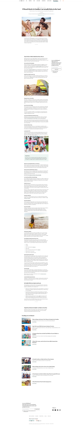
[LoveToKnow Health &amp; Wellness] (31, 420)
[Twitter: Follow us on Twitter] (55, 410)
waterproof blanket (32, 69)
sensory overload (38, 66)
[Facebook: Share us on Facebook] (38, 15)
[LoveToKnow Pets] (38, 420)
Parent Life (44, 7)
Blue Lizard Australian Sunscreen (32, 117)
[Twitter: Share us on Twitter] (40, 15)
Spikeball (39, 249)
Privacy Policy (47, 423)
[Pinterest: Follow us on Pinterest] (57, 410)
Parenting (38, 7)
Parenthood (41, 7)
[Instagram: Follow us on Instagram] (60, 410)
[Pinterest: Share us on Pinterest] (41, 15)
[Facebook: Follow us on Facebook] (53, 410)
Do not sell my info (43, 423)
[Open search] (60, 0)
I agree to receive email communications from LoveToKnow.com (55, 72)
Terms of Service (51, 423)
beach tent (31, 77)
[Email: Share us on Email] (43, 15)
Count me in (56, 69)
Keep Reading (34, 329)
